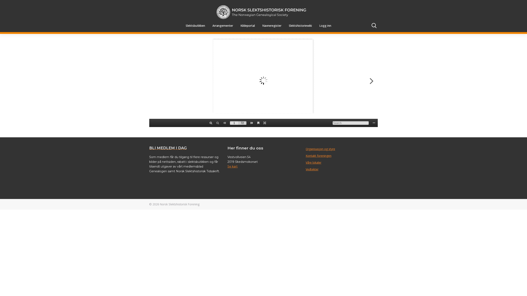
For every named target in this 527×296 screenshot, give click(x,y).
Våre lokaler (313, 162)
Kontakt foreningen (318, 156)
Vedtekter (312, 169)
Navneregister (271, 26)
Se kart (232, 166)
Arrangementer (222, 26)
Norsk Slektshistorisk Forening (179, 204)
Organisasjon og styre (320, 149)
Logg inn (325, 26)
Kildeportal (247, 26)
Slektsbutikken (195, 26)
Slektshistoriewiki (300, 26)
